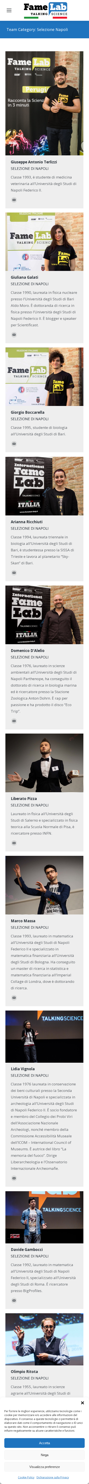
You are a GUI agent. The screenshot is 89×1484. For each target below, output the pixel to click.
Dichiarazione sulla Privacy (53, 1477)
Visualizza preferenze (44, 1467)
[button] (82, 1403)
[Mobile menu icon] (9, 10)
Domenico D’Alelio (27, 650)
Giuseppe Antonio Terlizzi (34, 161)
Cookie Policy (26, 1477)
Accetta (44, 1443)
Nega (44, 1455)
